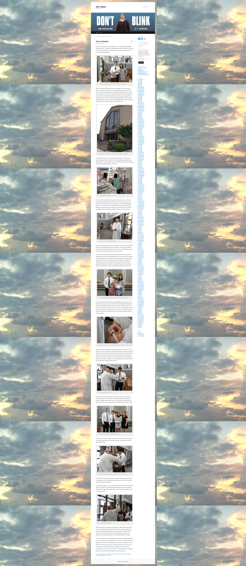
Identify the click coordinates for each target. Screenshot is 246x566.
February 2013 (141, 298)
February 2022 (141, 152)
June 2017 (140, 228)
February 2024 (141, 120)
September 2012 (141, 305)
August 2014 (140, 274)
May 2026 (140, 83)
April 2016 (140, 247)
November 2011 (141, 319)
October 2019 (140, 190)
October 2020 (140, 174)
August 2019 (140, 193)
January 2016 (140, 251)
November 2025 (141, 91)
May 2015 (140, 262)
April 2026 (140, 84)
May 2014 (140, 278)
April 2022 (140, 149)
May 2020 (140, 181)
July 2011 (140, 324)
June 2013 (140, 293)
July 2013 (140, 292)
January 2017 (140, 235)
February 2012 (141, 315)
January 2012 (140, 316)
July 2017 (140, 227)
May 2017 (140, 229)
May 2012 (140, 311)
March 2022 (140, 151)
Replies (109, 555)
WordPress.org (141, 336)
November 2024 (141, 107)
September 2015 (141, 256)
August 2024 (140, 111)
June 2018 (140, 212)
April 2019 (140, 198)
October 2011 (140, 320)
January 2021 (140, 170)
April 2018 (140, 214)
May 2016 (140, 246)
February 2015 (141, 266)
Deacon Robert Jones (112, 554)
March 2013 (140, 297)
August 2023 (140, 128)
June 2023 (140, 130)
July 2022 (140, 145)
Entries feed (140, 333)
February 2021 (141, 168)
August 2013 (140, 290)
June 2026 (140, 82)
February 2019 (141, 201)
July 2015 (140, 259)
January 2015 (140, 267)
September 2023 (141, 126)
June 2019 (140, 195)
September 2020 (141, 175)
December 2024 (141, 106)
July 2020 (140, 178)
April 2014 (140, 279)
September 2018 (141, 208)
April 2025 (140, 101)
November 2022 (141, 140)
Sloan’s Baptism (102, 41)
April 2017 (140, 231)
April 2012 (140, 312)
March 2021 (140, 167)
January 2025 (140, 105)
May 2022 (140, 148)
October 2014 (140, 271)
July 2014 (140, 275)
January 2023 (140, 137)
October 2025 (140, 92)
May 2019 (140, 197)
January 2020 (140, 186)
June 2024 (140, 114)
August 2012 (140, 306)
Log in (139, 331)
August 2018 (140, 209)
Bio (101, 32)
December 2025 (141, 90)
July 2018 (140, 210)
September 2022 (141, 143)
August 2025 (140, 95)
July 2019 (140, 194)
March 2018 (140, 216)
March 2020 (140, 183)
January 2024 (140, 121)
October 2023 (140, 125)
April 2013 (140, 296)
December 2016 (141, 236)
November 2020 (141, 172)
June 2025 (140, 98)
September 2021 (141, 159)
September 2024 (141, 110)
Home (97, 32)
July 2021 (140, 162)
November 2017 (141, 221)
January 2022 (140, 153)
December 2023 (141, 122)
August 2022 (140, 144)
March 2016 (140, 248)
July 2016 (140, 243)
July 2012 (140, 308)
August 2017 (140, 225)
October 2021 (140, 157)
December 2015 (141, 252)
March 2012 (140, 313)
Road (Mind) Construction (143, 72)
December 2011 (141, 317)
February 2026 (141, 87)
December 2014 (141, 269)
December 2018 (141, 204)
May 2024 (140, 115)
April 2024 (140, 117)
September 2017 (141, 224)
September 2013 (141, 289)
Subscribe (141, 62)
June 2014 (140, 277)
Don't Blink (101, 6)
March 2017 (140, 232)
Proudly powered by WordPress (123, 561)
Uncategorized (102, 554)
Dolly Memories (141, 70)
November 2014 (141, 270)
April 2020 (140, 182)
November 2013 (141, 286)
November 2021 (141, 156)
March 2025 (140, 102)
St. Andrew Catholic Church (121, 554)
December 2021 (141, 155)
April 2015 (140, 263)
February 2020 (141, 185)
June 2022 (140, 147)
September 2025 (141, 94)
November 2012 (141, 302)
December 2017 (141, 220)
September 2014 (141, 273)
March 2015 (140, 264)
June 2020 (140, 179)
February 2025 (141, 103)
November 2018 (141, 205)
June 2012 (140, 309)
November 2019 (141, 189)
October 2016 (140, 239)
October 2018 (140, 206)
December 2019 (141, 187)
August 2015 (140, 258)
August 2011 (140, 323)
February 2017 (141, 233)
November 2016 (141, 237)
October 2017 (140, 223)
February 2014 (141, 282)
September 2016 (141, 240)
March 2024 (140, 118)
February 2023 (141, 136)
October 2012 (140, 304)
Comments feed (141, 334)
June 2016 (140, 244)
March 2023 (140, 134)
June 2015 (140, 260)
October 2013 (140, 288)
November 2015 (141, 254)
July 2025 (140, 97)
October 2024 (140, 109)
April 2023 (140, 133)
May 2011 (140, 327)
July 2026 (140, 80)
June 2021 (140, 163)
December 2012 (141, 301)
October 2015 (140, 255)
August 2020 (140, 176)
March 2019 (140, 199)
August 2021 (140, 160)
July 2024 (140, 113)
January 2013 (140, 300)
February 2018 (141, 217)
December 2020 (141, 171)
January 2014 (140, 283)
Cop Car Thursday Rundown (143, 74)
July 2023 (140, 129)
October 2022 (140, 141)
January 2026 (140, 88)
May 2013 (140, 294)
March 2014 (140, 281)
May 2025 (140, 99)
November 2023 (141, 124)
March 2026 (140, 86)
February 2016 (141, 250)
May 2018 (140, 213)
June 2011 (140, 325)
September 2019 (141, 191)
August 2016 (140, 241)
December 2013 (141, 285)
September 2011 (141, 321)
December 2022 (141, 139)
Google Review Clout (142, 73)
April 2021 (140, 166)
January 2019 (140, 202)
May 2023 (140, 132)
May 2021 (140, 164)
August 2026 (140, 79)
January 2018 (140, 218)
